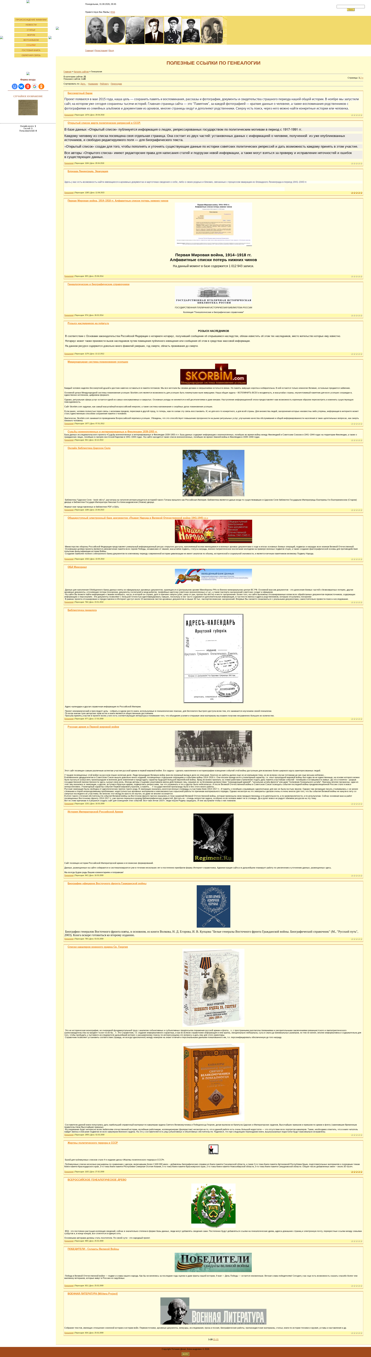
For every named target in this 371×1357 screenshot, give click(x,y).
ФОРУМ (31, 35)
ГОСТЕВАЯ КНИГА (31, 50)
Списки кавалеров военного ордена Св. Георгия (98, 946)
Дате (82, 84)
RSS (113, 12)
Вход (111, 50)
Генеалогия (68, 115)
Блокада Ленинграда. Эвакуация (88, 171)
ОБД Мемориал (77, 567)
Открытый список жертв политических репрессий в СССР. (104, 122)
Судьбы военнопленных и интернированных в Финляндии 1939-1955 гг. (112, 431)
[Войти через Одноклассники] (41, 86)
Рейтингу (104, 84)
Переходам (116, 84)
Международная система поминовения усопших (98, 361)
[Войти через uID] (15, 86)
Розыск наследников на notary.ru (88, 323)
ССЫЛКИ (31, 45)
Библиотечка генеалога (82, 610)
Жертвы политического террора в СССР (93, 1142)
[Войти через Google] (34, 86)
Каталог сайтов (81, 71)
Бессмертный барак (80, 93)
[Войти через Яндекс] (28, 86)
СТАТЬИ (31, 30)
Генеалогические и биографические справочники (98, 284)
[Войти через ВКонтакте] (21, 86)
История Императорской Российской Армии (95, 811)
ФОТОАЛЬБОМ (31, 40)
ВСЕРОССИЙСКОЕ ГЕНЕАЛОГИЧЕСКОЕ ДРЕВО (97, 1179)
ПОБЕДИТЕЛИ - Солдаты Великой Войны (93, 1249)
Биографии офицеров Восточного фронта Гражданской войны (107, 883)
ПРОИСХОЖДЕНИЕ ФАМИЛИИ (31, 20)
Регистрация (101, 50)
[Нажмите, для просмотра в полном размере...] (213, 245)
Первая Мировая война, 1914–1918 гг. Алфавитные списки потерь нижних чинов (118, 200)
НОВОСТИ (31, 25)
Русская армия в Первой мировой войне (93, 726)
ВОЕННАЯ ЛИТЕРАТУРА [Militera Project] (92, 1293)
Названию (93, 84)
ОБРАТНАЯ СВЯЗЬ (31, 55)
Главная (89, 50)
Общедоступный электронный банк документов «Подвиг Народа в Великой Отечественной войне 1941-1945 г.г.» (138, 517)
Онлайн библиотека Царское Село (89, 448)
